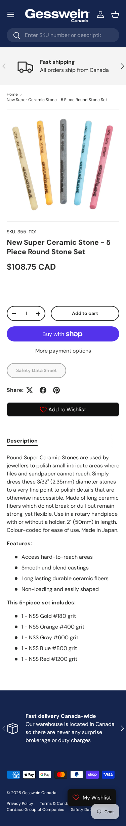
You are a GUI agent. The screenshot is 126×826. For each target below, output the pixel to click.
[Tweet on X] (29, 390)
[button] (115, 14)
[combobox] (63, 35)
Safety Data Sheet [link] (36, 370)
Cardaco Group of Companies (35, 809)
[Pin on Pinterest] (56, 390)
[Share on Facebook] (43, 390)
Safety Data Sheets (89, 809)
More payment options (63, 350)
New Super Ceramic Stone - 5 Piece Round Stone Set (57, 99)
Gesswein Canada (39, 792)
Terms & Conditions (59, 803)
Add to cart (85, 313)
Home (12, 94)
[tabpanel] (63, 558)
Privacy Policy (20, 803)
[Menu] (10, 14)
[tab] (22, 440)
